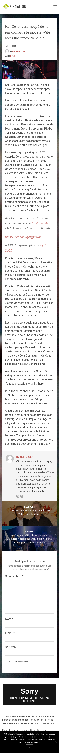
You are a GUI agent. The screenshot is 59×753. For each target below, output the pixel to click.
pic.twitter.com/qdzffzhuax (23, 237)
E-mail (10, 633)
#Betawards (40, 223)
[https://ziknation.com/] (21, 496)
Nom (9, 619)
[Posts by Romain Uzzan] (7, 51)
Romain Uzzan (18, 51)
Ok (29, 747)
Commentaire (14, 576)
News (12, 56)
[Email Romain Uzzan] (17, 496)
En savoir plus (46, 723)
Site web (10, 647)
